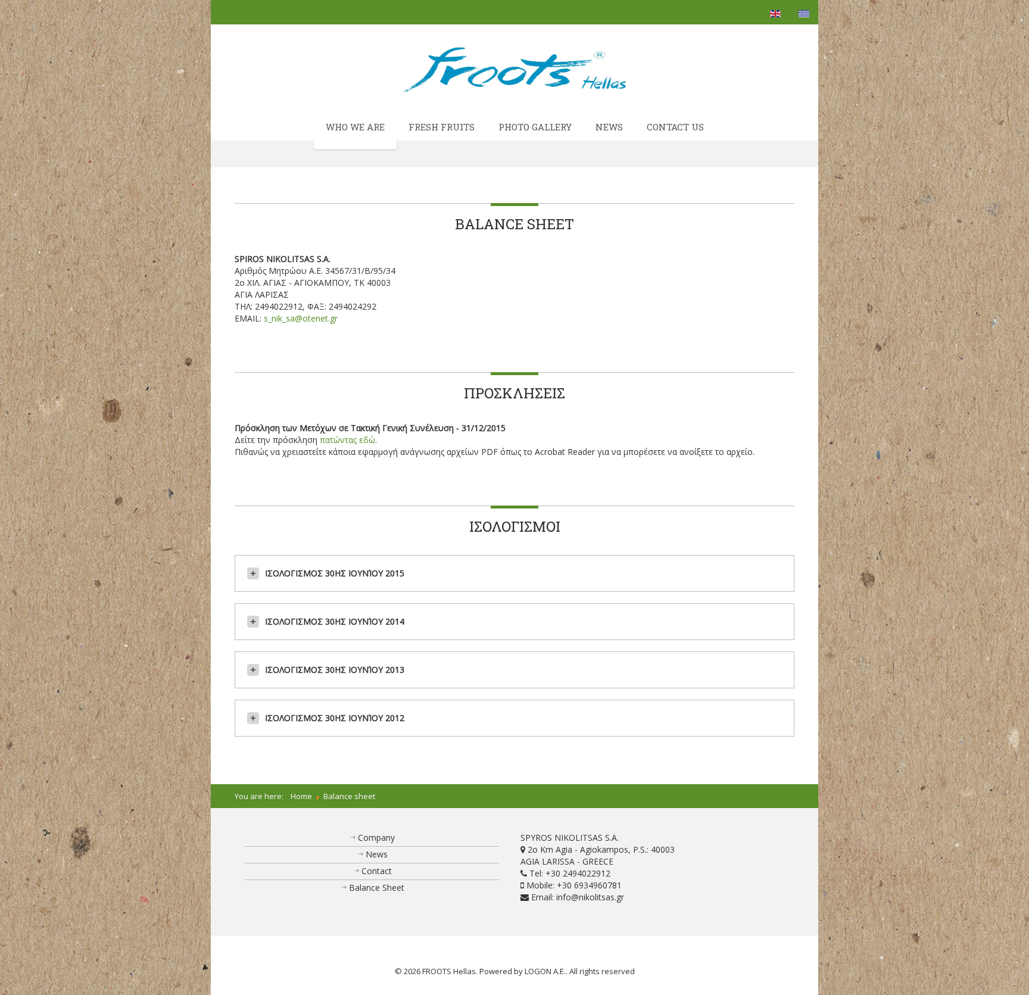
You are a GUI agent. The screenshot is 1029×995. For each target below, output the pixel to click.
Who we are (355, 127)
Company (376, 837)
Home (301, 796)
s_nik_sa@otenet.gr (301, 318)
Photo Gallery (535, 127)
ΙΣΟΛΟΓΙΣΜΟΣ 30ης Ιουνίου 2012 (334, 717)
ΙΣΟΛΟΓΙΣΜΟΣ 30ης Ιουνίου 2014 (334, 621)
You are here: (263, 796)
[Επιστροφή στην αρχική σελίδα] (514, 69)
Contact (376, 871)
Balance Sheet (376, 887)
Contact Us (675, 127)
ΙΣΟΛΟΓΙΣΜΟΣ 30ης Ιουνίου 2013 (334, 669)
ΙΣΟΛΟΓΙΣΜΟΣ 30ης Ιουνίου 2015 (334, 573)
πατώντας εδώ (347, 439)
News (609, 127)
